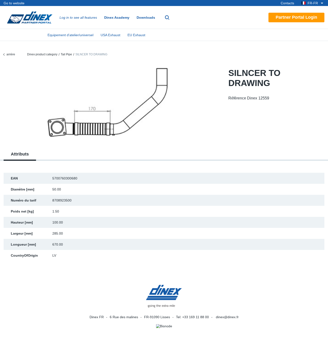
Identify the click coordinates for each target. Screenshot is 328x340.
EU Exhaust (136, 35)
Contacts (287, 3)
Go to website (14, 3)
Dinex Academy (116, 17)
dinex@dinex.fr (227, 317)
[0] (108, 102)
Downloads (146, 17)
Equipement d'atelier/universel (70, 35)
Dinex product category (42, 54)
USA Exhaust (110, 35)
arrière (10, 54)
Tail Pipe (66, 54)
